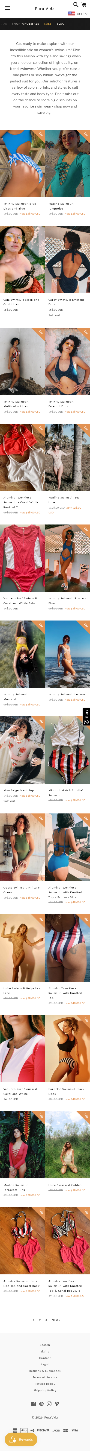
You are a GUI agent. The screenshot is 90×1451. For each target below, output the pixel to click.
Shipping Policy (45, 1390)
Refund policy (45, 1383)
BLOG (61, 23)
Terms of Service (45, 1377)
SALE (47, 23)
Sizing (45, 1351)
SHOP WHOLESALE (25, 23)
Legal (45, 1364)
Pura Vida (45, 9)
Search (45, 1344)
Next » (56, 1320)
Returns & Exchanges (45, 1370)
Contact (45, 1358)
